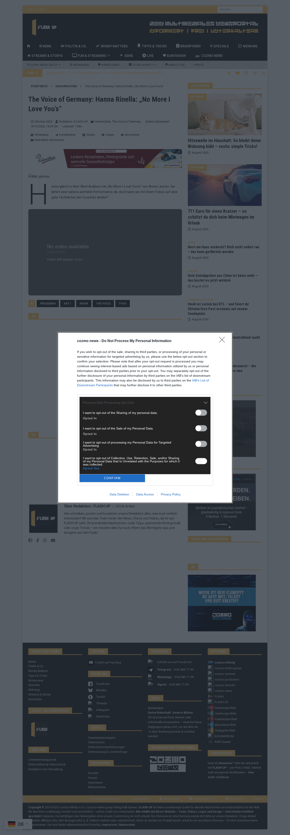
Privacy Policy (171, 494)
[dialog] (145, 417)
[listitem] (145, 402)
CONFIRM (112, 478)
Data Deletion (119, 494)
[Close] (223, 341)
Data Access (145, 494)
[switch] (201, 413)
